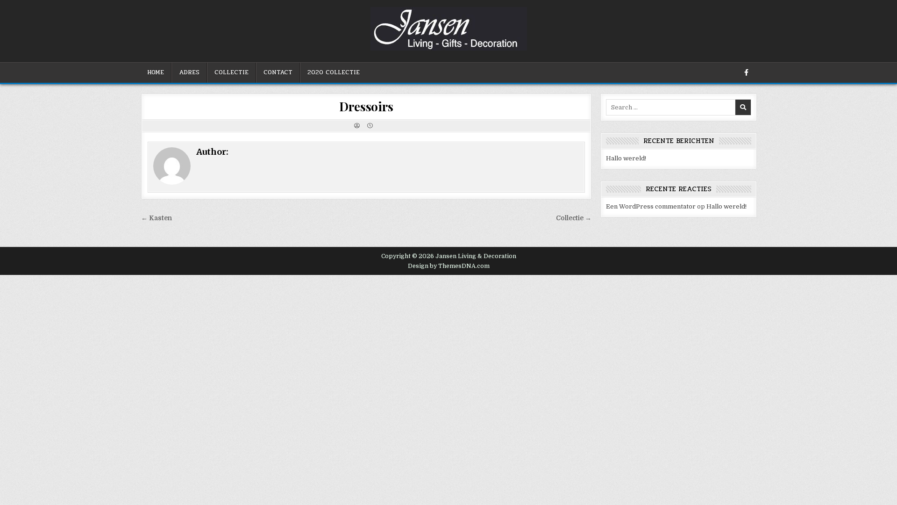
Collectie (231, 72)
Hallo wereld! (626, 158)
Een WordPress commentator (651, 206)
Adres (189, 72)
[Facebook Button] (746, 72)
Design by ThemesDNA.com (449, 266)
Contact (277, 72)
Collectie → (573, 218)
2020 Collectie (333, 72)
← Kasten (156, 218)
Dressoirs (366, 106)
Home (155, 72)
